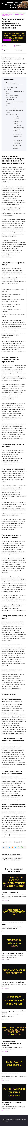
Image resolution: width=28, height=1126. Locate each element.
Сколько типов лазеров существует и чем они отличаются (14, 893)
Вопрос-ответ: (13, 114)
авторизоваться (15, 860)
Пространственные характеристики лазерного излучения (11, 1043)
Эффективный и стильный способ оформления (12, 97)
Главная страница (7, 13)
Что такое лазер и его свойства (13, 982)
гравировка (17, 268)
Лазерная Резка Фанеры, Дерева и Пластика (14, 5)
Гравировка (7, 40)
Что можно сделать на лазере (12, 953)
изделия (4, 415)
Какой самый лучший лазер (11, 1074)
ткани (3, 481)
